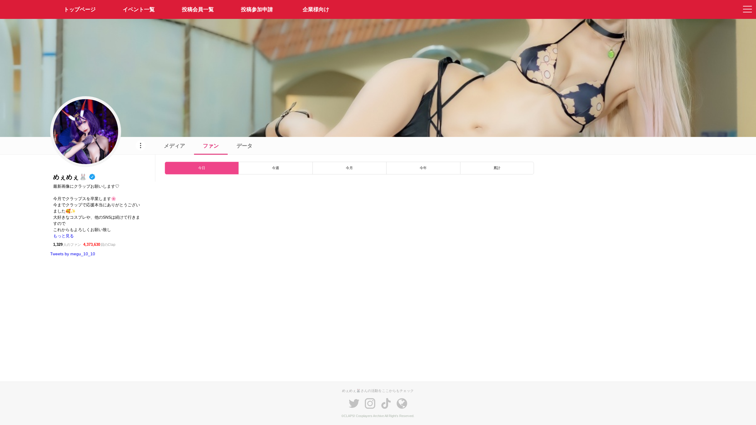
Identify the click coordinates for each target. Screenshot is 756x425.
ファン (211, 146)
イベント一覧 (139, 9)
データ (244, 146)
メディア (174, 146)
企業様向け (316, 9)
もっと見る (63, 235)
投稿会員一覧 (198, 9)
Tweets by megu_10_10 (72, 253)
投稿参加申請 (257, 9)
